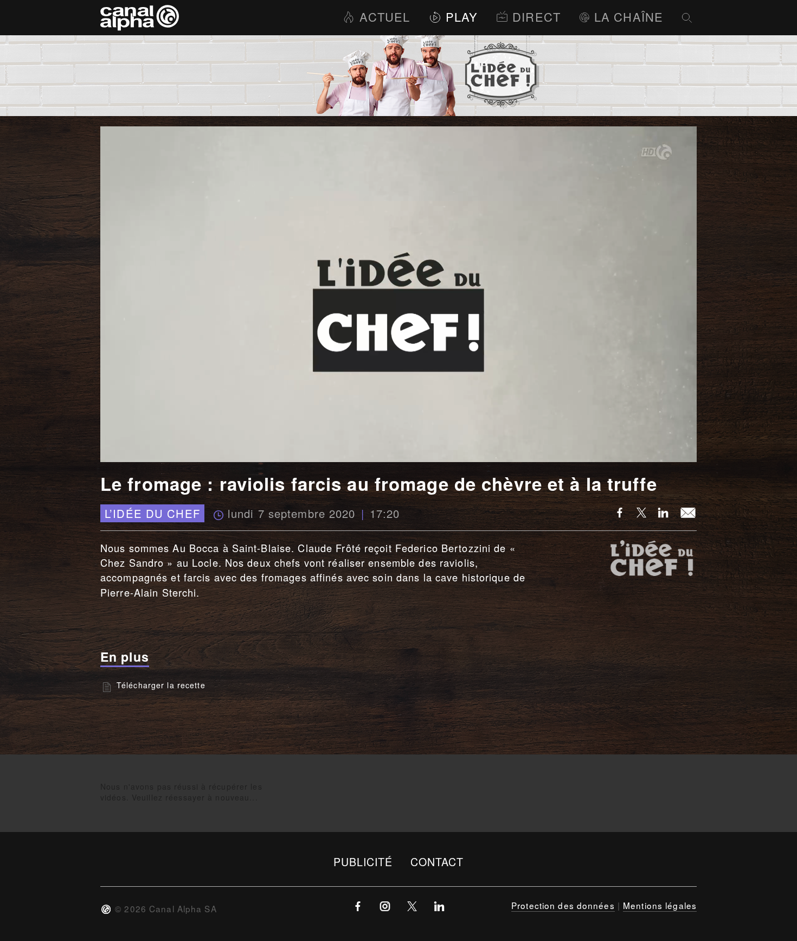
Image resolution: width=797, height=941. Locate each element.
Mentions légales (660, 905)
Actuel (384, 16)
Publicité (363, 861)
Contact (437, 861)
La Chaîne (628, 16)
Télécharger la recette (161, 685)
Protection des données (563, 905)
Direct (536, 16)
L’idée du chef (152, 513)
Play (462, 16)
